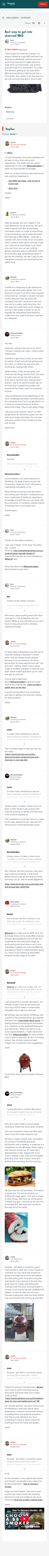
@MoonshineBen (34, 166)
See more (23, 49)
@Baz (9, 153)
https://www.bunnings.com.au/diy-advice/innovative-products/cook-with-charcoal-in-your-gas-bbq (22, 757)
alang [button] (12, 1257)
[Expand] (24, 469)
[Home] (3, 18)
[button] (7, 41)
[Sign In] (43, 4)
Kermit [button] (13, 213)
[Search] (2, 10)
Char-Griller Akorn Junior (29, 1020)
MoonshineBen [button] (16, 333)
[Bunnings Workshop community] (11, 4)
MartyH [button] (13, 277)
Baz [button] (12, 40)
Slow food (13, 188)
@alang (40, 1387)
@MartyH (9, 559)
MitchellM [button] (14, 902)
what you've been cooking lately (28, 1500)
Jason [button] (13, 142)
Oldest (13, 134)
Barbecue (10, 112)
